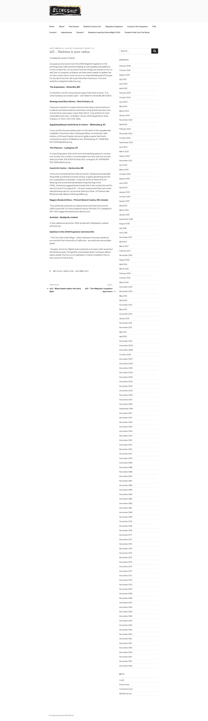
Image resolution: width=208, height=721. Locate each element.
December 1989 (125, 463)
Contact (52, 32)
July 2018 (122, 228)
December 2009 (126, 345)
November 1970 (125, 585)
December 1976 (125, 544)
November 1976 (125, 549)
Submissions (66, 32)
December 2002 (126, 382)
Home (51, 26)
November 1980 (125, 517)
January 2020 (124, 192)
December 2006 (126, 364)
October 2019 (124, 197)
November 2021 (125, 160)
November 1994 (125, 436)
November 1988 (125, 472)
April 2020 (123, 188)
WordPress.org (125, 694)
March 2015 (124, 282)
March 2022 (124, 151)
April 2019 (123, 206)
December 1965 (125, 616)
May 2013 (123, 309)
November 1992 (125, 449)
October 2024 (125, 97)
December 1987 (125, 476)
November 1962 (125, 634)
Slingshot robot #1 (83, 48)
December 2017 (125, 237)
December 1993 (125, 440)
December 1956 (125, 666)
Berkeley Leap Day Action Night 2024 (104, 32)
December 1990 (125, 458)
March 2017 (124, 246)
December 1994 (125, 431)
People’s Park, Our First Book (137, 32)
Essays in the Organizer (137, 26)
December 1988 (125, 467)
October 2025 (125, 70)
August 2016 (124, 260)
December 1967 (125, 603)
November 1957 (125, 661)
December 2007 (126, 359)
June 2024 (123, 102)
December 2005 (126, 368)
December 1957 (125, 657)
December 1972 (125, 571)
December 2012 (125, 314)
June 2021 (123, 165)
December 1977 (125, 535)
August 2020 (124, 179)
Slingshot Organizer (114, 26)
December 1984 (125, 494)
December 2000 (126, 391)
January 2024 (124, 115)
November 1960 (125, 652)
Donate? (80, 32)
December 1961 (125, 639)
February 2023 (125, 129)
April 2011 (123, 336)
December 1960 (125, 648)
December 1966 (125, 607)
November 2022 (125, 133)
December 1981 (125, 508)
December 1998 (125, 404)
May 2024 (123, 106)
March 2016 (124, 269)
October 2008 (125, 355)
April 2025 (123, 88)
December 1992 (125, 445)
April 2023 (123, 124)
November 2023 (125, 120)
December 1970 (125, 580)
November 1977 (125, 539)
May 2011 (123, 332)
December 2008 (126, 350)
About (61, 26)
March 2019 (124, 210)
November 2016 (125, 255)
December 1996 (125, 422)
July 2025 (123, 79)
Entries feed (124, 684)
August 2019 (124, 201)
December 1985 (125, 490)
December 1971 (125, 576)
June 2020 (123, 183)
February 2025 (125, 93)
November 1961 (125, 643)
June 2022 (123, 147)
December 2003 (126, 377)
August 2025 (124, 75)
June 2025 (123, 84)
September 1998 (126, 409)
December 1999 (125, 400)
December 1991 (125, 454)
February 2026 (125, 66)
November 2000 (126, 395)
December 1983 (125, 499)
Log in (121, 680)
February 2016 (125, 273)
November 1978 (125, 530)
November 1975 (125, 557)
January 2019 (124, 215)
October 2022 (124, 138)
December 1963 (125, 625)
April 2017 (123, 242)
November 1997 (125, 418)
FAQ (154, 26)
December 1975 (125, 553)
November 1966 (125, 612)
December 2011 (125, 323)
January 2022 (124, 156)
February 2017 (124, 251)
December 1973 (125, 566)
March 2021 (124, 170)
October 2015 (124, 278)
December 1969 (125, 589)
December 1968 (125, 594)
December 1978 (125, 526)
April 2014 (123, 300)
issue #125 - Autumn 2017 (76, 271)
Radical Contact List (92, 26)
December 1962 (125, 630)
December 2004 (126, 372)
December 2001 (125, 386)
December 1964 (125, 621)
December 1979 (125, 521)
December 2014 (125, 287)
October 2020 (125, 174)
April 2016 (123, 264)
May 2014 (123, 296)
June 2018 (123, 233)
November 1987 (125, 481)
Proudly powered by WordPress (61, 715)
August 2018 (124, 224)
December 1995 (125, 427)
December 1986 (125, 485)
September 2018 (126, 219)
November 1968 (125, 598)
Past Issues (74, 26)
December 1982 (125, 503)
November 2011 (125, 327)
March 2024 (124, 111)
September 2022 (126, 142)
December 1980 (125, 512)
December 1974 (125, 562)
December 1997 (125, 413)
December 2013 (125, 305)
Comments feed (126, 689)
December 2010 (125, 341)
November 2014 (125, 291)
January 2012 (124, 318)
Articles (57, 271)
